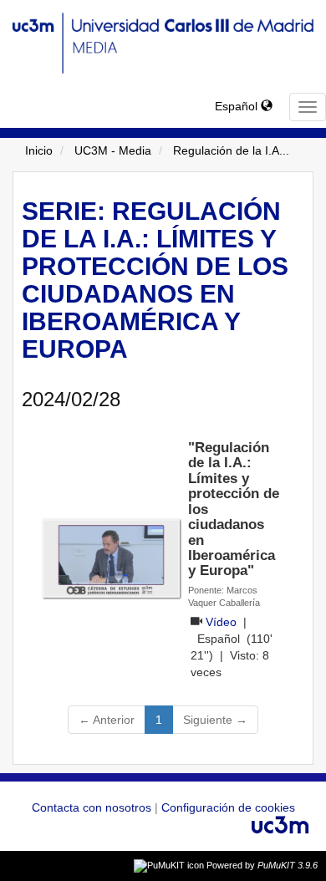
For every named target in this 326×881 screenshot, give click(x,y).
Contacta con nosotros (93, 807)
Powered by (262, 865)
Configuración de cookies (228, 807)
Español (238, 106)
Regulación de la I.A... (231, 150)
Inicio (39, 150)
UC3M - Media (112, 150)
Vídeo (221, 622)
